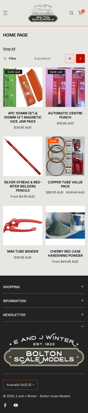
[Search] (71, 12)
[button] (80, 12)
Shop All (9, 49)
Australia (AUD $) (19, 385)
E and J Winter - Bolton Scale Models (43, 396)
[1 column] (69, 58)
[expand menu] (5, 12)
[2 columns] (80, 58)
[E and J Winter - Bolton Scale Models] (43, 13)
